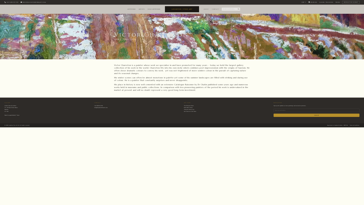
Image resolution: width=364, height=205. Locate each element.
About (206, 9)
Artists (142, 9)
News (338, 2)
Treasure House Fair (189, 109)
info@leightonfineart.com (101, 107)
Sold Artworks (154, 9)
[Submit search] (238, 9)
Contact (215, 9)
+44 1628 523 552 (98, 105)
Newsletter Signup (351, 2)
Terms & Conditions (354, 125)
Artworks (131, 9)
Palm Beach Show (188, 107)
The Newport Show (189, 105)
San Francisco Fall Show (190, 111)
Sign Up (316, 115)
